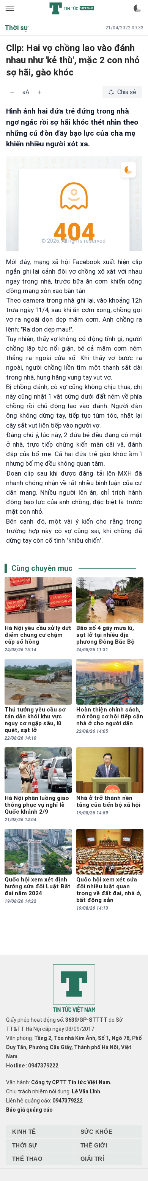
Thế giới (93, 1145)
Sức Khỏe (96, 1131)
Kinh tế (24, 1131)
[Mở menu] (11, 8)
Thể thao (27, 1158)
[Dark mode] (137, 8)
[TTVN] (74, 988)
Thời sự (24, 1145)
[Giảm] (12, 92)
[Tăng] (39, 92)
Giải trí (92, 1158)
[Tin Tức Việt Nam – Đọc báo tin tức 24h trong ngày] (71, 8)
